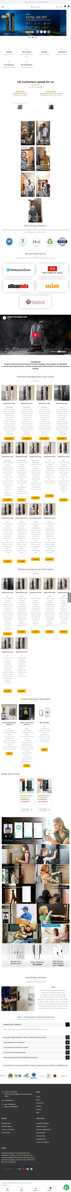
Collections (39, 1103)
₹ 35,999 (35, 498)
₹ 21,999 (35, 632)
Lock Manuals (40, 1133)
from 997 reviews (34, 87)
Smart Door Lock (9, 403)
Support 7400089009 (42, 2)
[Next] (63, 24)
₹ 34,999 (49, 496)
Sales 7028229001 (29, 2)
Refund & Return (6, 1126)
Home (38, 1097)
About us (39, 1109)
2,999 (44, 749)
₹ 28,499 (7, 561)
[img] (35, 85)
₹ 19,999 (63, 632)
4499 (9, 753)
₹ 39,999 (21, 500)
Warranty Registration (43, 1129)
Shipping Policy (6, 1123)
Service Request (41, 1126)
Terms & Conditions (7, 1129)
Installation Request (42, 1123)
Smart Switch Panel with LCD (9, 723)
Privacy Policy (5, 1133)
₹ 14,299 (21, 691)
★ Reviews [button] (69, 597)
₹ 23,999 (7, 634)
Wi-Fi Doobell (44, 723)
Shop (37, 1100)
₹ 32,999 (63, 500)
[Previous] (3, 24)
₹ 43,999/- (9, 438)
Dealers (38, 1106)
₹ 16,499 (49, 632)
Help (37, 1112)
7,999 (26, 766)
